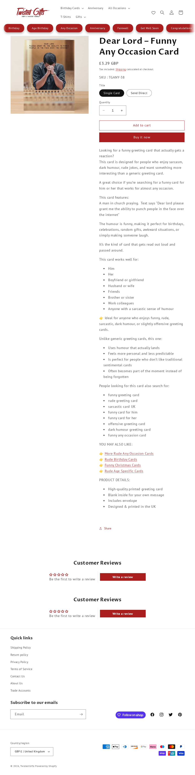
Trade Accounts (20, 690)
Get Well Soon (150, 28)
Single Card (112, 93)
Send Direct (139, 93)
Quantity (104, 102)
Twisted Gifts (27, 766)
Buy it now (141, 137)
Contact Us (17, 676)
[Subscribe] (81, 714)
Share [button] (108, 528)
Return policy (19, 655)
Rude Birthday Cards (121, 459)
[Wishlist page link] (153, 12)
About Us (16, 683)
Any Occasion (69, 28)
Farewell (122, 28)
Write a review (123, 577)
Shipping (121, 69)
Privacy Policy (19, 662)
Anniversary (97, 28)
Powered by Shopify (46, 766)
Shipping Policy (20, 647)
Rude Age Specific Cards (124, 471)
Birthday (14, 28)
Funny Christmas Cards (123, 465)
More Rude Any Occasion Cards (129, 453)
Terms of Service (21, 669)
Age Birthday (40, 28)
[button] (71, 8)
